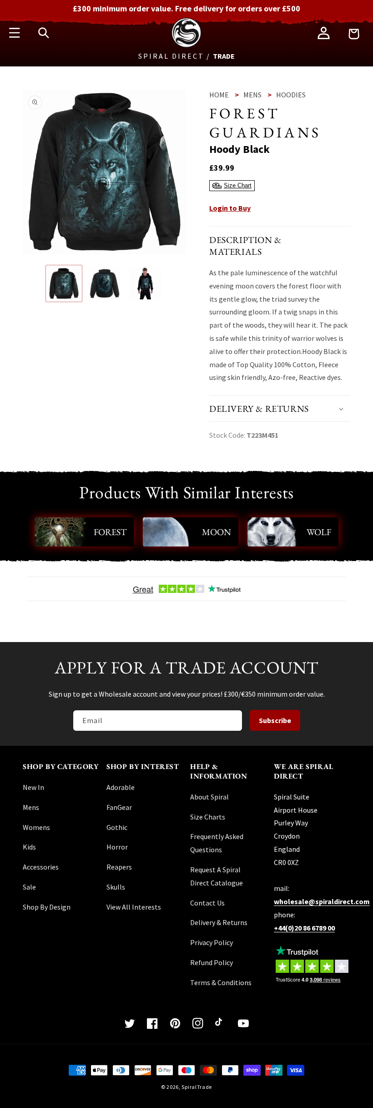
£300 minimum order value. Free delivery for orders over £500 (186, 8)
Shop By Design (47, 906)
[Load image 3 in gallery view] (104, 283)
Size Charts (207, 816)
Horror (117, 846)
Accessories (41, 866)
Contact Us (207, 902)
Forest (110, 532)
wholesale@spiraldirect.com (322, 901)
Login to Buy (230, 207)
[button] (15, 33)
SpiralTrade (196, 1086)
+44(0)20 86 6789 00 (304, 927)
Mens (252, 94)
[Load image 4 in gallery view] (145, 283)
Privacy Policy (211, 942)
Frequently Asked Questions (216, 843)
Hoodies (291, 94)
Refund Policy (211, 962)
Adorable (120, 787)
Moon (216, 532)
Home (219, 94)
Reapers (119, 866)
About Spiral (209, 796)
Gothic (116, 827)
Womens (36, 827)
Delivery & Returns (218, 922)
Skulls (115, 886)
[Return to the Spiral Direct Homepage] (186, 45)
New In (33, 787)
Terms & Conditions (221, 982)
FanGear (119, 807)
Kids (29, 846)
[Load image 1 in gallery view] (64, 283)
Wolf (319, 532)
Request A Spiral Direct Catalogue (216, 876)
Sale (29, 886)
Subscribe (275, 720)
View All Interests (133, 906)
